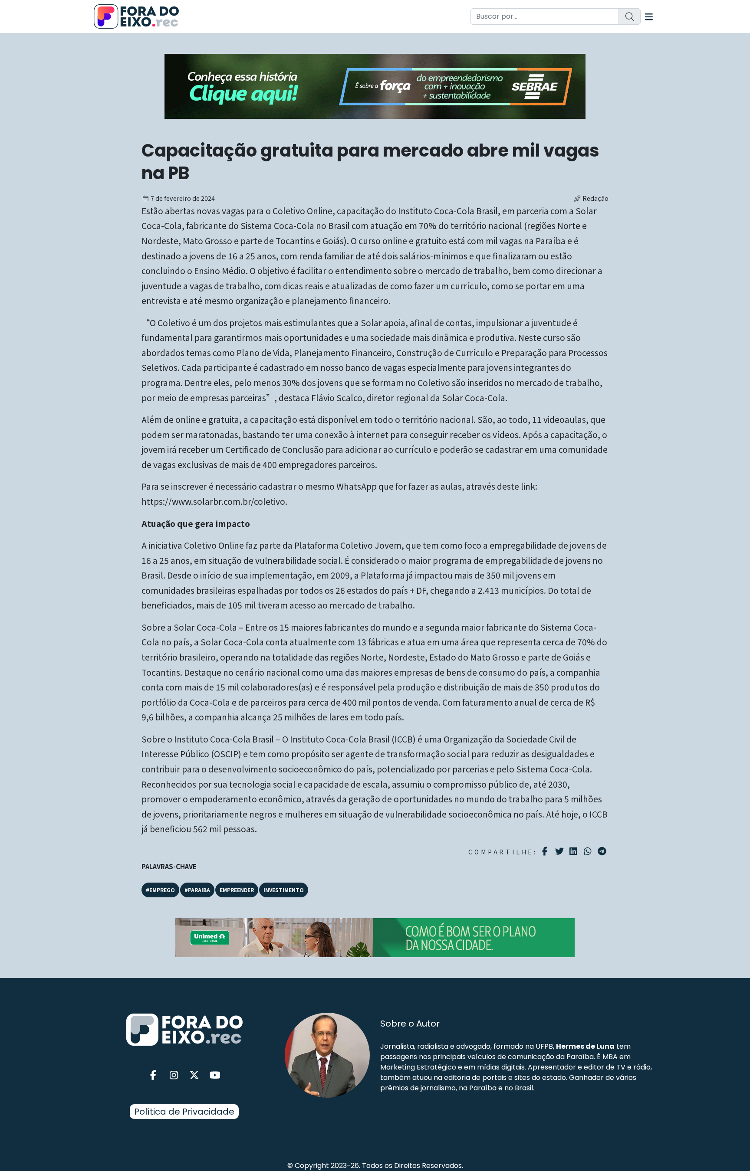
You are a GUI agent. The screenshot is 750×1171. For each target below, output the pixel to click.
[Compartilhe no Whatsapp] (588, 850)
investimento (283, 889)
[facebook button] (153, 1075)
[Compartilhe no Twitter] (560, 851)
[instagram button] (174, 1075)
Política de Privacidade (184, 1112)
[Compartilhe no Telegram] (603, 851)
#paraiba (197, 889)
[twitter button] (194, 1075)
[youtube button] (215, 1075)
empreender (237, 889)
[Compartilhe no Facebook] (546, 851)
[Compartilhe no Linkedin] (574, 851)
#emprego (160, 889)
